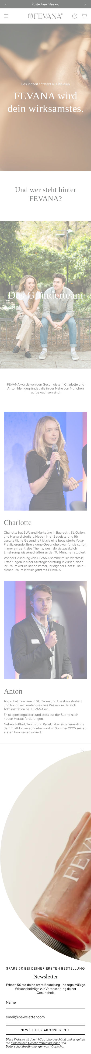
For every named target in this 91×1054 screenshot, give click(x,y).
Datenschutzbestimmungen (24, 1046)
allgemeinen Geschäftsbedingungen (35, 1043)
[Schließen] (82, 750)
